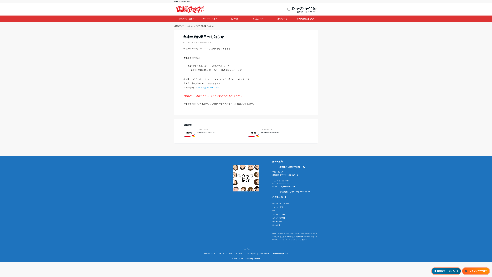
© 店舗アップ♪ (237, 259)
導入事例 (234, 19)
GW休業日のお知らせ (205, 132)
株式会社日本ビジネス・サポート (295, 167)
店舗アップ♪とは (185, 19)
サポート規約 (277, 221)
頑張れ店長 (276, 225)
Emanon (257, 259)
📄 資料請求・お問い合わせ (446, 271)
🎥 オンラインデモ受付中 (476, 271)
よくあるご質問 (277, 207)
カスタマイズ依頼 (278, 214)
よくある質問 (258, 19)
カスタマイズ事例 (210, 19)
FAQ (273, 211)
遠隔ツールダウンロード (280, 204)
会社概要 (284, 191)
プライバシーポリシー (300, 191)
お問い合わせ (281, 19)
